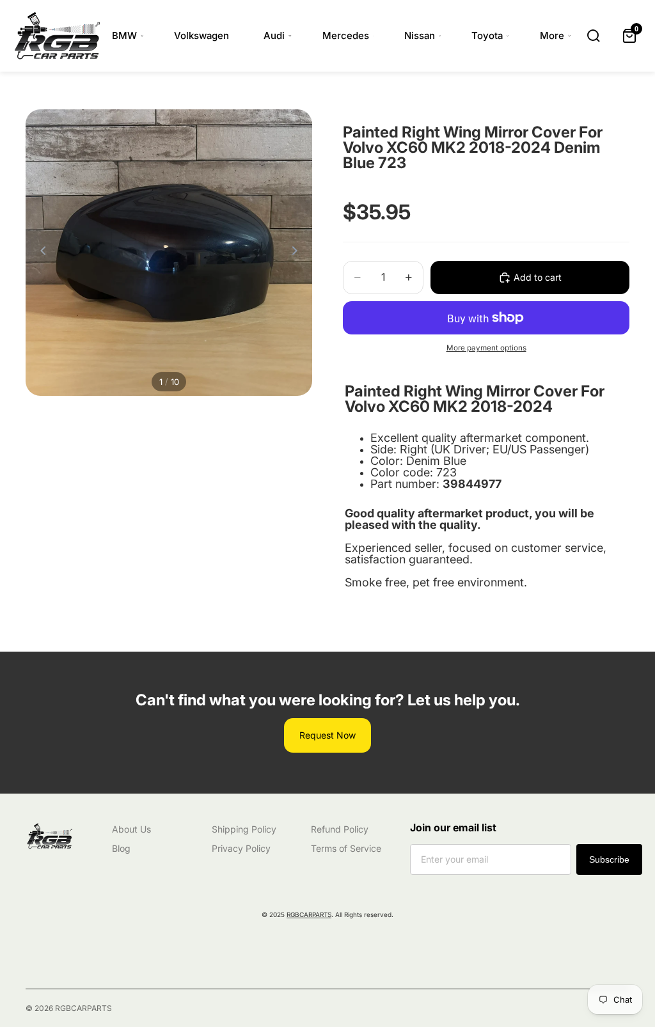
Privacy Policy (241, 848)
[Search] (593, 36)
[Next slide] (298, 253)
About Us (131, 829)
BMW (124, 35)
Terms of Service (346, 848)
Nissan (419, 35)
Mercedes (345, 35)
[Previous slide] (40, 253)
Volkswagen (201, 35)
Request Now (327, 735)
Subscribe (609, 859)
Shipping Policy (244, 829)
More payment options (486, 347)
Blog (121, 848)
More (552, 35)
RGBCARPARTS (309, 914)
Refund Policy (339, 829)
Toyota (487, 35)
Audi (274, 35)
